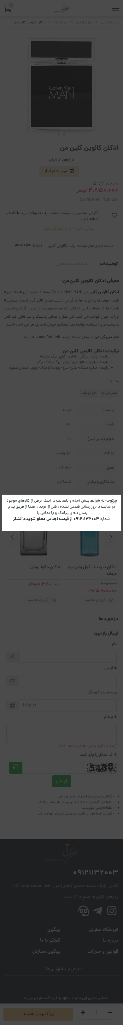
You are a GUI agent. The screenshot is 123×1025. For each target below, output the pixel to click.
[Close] (114, 502)
